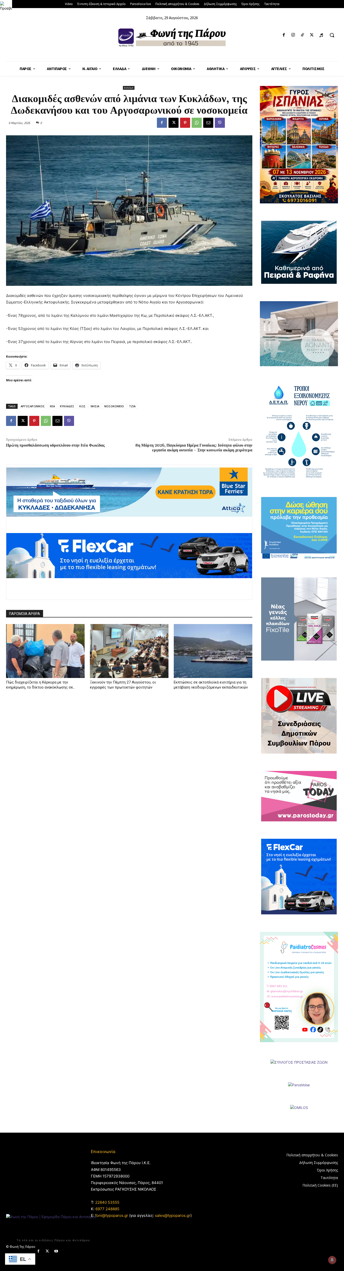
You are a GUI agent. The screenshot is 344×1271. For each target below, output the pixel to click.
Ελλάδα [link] (128, 87)
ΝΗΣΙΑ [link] (95, 406)
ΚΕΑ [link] (52, 406)
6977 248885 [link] (107, 1208)
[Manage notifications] (332, 1260)
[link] (6, 6)
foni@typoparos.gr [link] (111, 1215)
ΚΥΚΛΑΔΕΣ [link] (67, 406)
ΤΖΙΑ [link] (132, 406)
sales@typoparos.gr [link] (172, 1215)
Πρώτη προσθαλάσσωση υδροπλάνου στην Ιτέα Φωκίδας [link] (55, 445)
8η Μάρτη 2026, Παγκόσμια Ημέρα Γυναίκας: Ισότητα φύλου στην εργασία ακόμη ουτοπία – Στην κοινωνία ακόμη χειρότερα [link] (193, 448)
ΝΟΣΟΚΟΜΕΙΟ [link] (114, 406)
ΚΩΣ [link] (82, 406)
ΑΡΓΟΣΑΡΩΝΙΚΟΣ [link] (33, 406)
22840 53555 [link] (107, 1202)
